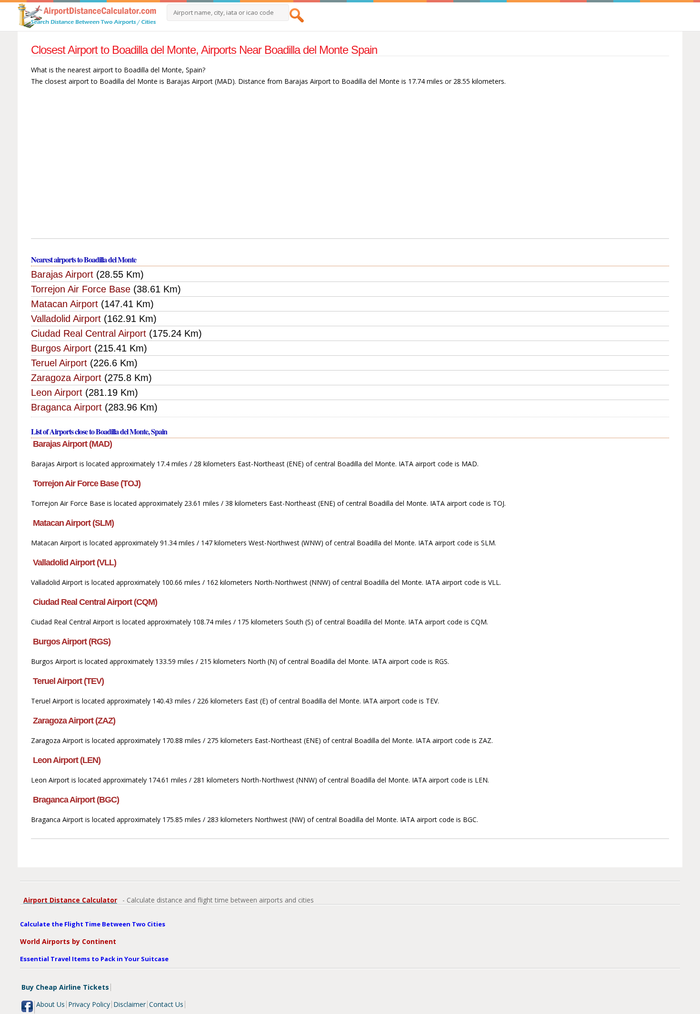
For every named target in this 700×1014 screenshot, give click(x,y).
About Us (50, 1004)
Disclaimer (129, 1004)
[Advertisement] (350, 166)
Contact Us (166, 1004)
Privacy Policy (89, 1004)
